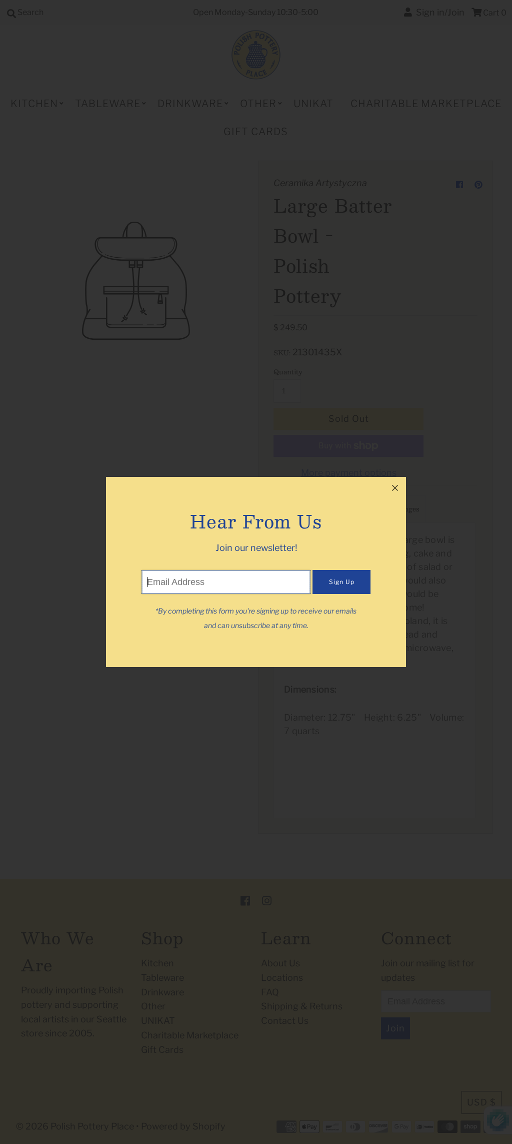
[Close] (395, 488)
